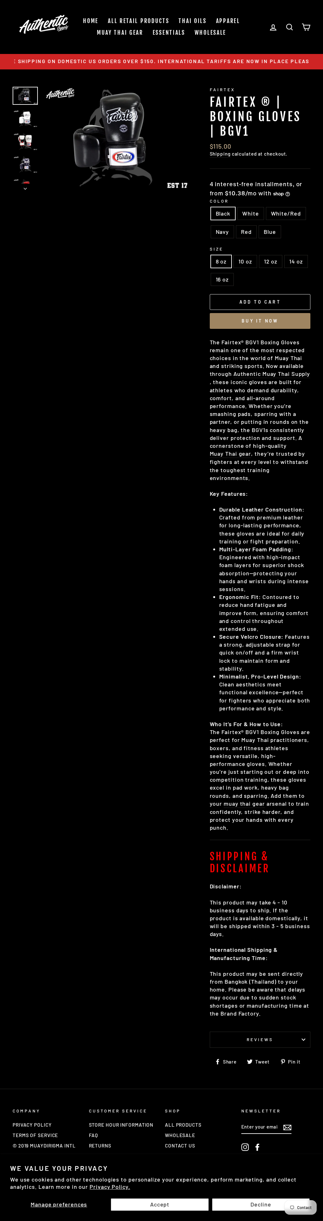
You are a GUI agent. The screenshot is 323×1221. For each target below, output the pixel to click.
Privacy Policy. (110, 1186)
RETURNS (100, 1145)
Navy (222, 231)
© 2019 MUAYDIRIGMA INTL (44, 1145)
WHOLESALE (210, 32)
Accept (159, 1204)
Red (246, 231)
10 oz (245, 261)
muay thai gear (244, 803)
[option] (161, 61)
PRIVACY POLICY (32, 1125)
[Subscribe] (287, 1127)
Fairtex (222, 89)
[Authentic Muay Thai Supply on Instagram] (245, 1147)
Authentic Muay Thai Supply (271, 373)
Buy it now (260, 320)
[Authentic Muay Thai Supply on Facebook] (257, 1147)
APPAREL (228, 20)
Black (223, 213)
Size (216, 249)
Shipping (220, 154)
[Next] (25, 187)
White (250, 213)
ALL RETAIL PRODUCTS (138, 20)
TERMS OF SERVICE (35, 1135)
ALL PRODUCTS (183, 1125)
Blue (270, 231)
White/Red (286, 213)
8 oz (221, 261)
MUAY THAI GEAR (120, 32)
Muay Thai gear (230, 453)
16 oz (222, 279)
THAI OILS (192, 20)
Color (219, 201)
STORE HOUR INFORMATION (121, 1125)
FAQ (93, 1135)
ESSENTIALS (169, 32)
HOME (90, 20)
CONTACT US (180, 1145)
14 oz (296, 261)
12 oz (271, 261)
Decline (260, 1204)
